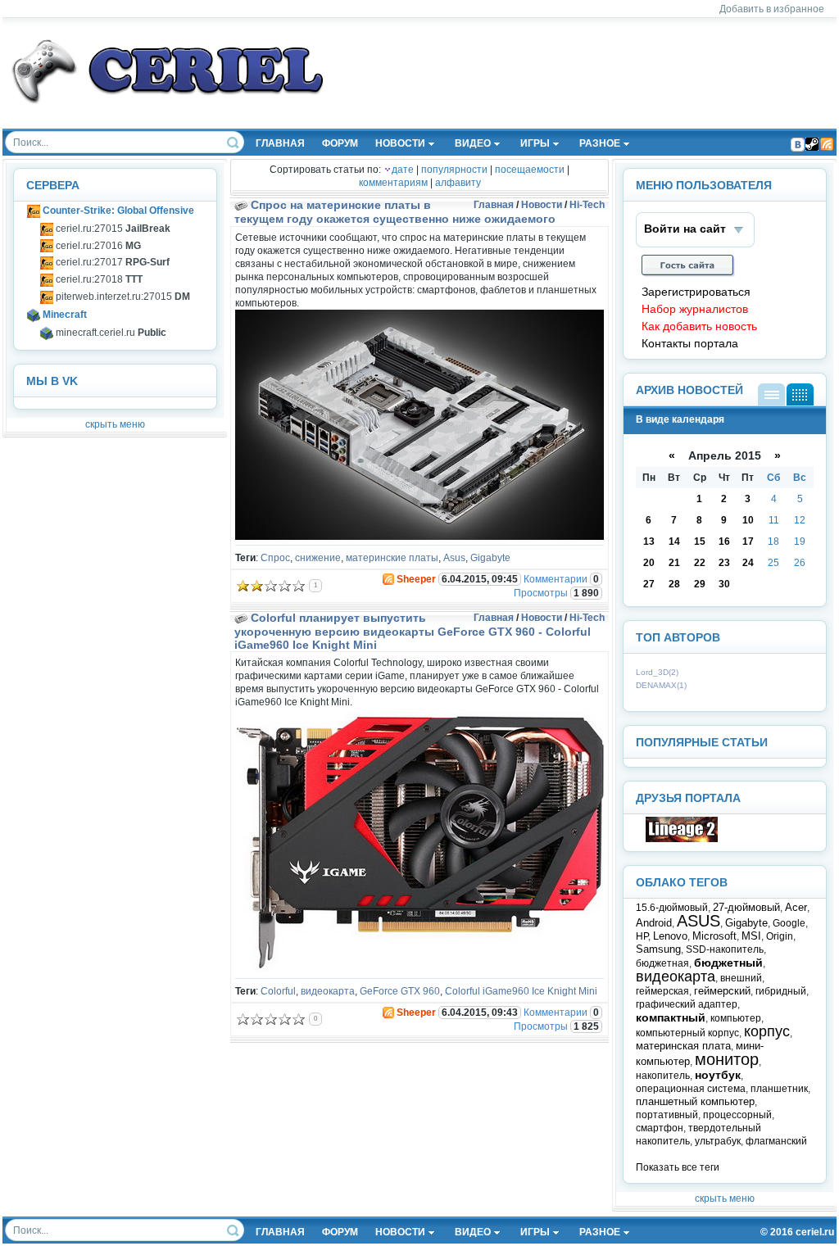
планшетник (779, 1088)
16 (724, 541)
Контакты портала (690, 344)
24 (748, 563)
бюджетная (662, 963)
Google (789, 923)
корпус (767, 1031)
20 (649, 563)
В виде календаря (800, 394)
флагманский (776, 1141)
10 (748, 520)
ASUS (698, 921)
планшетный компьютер (695, 1101)
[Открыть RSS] (387, 579)
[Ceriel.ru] (682, 839)
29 (699, 584)
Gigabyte (490, 558)
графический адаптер (686, 1004)
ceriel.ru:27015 (111, 228)
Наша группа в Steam (812, 144)
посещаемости (530, 169)
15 (699, 541)
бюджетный (728, 962)
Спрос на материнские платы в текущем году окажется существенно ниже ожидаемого (395, 211)
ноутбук (718, 1074)
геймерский (722, 991)
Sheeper (416, 579)
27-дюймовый (746, 907)
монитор (727, 1059)
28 (674, 584)
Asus (454, 558)
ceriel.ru (815, 1232)
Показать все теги (677, 1167)
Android (654, 923)
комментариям (393, 182)
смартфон (659, 1128)
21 (674, 563)
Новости (541, 205)
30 (724, 584)
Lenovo (670, 936)
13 (649, 541)
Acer (796, 907)
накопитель (663, 1075)
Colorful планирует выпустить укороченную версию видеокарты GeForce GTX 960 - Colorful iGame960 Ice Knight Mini (412, 631)
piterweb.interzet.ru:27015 (121, 296)
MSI (751, 936)
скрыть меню (115, 424)
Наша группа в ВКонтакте (797, 144)
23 (724, 563)
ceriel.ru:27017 (111, 262)
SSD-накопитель (725, 949)
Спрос (275, 558)
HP (642, 936)
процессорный (737, 1115)
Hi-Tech (587, 205)
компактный (670, 1017)
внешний (741, 978)
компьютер (735, 1018)
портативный (667, 1115)
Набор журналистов (695, 309)
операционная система (691, 1088)
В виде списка (771, 394)
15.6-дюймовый (672, 907)
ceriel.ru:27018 (98, 279)
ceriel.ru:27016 (97, 245)
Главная (494, 205)
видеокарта (328, 991)
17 (748, 541)
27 (649, 584)
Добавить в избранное (771, 9)
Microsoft (714, 936)
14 (674, 541)
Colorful (278, 991)
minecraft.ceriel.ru (109, 332)
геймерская (662, 991)
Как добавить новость (699, 326)
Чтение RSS (826, 144)
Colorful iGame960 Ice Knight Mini (521, 991)
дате (403, 169)
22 (699, 563)
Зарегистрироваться (696, 292)
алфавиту (458, 182)
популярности (454, 169)
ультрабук (718, 1141)
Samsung (658, 949)
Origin (779, 936)
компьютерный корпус (687, 1033)
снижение (318, 558)
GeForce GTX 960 (400, 991)
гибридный (780, 991)
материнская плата (683, 1046)
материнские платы (392, 558)
